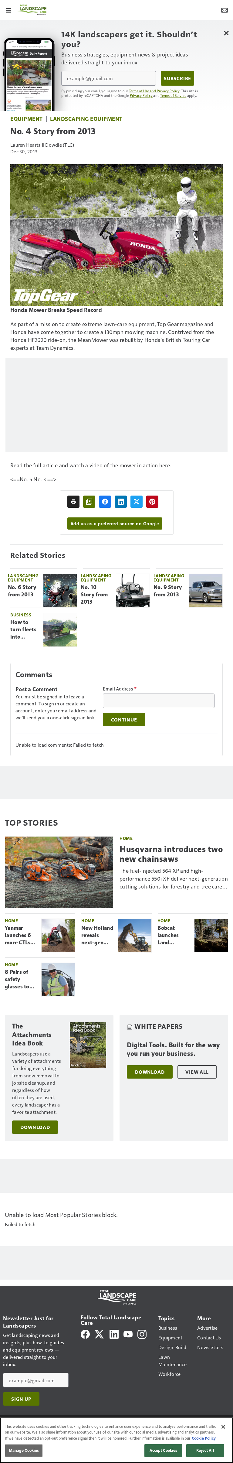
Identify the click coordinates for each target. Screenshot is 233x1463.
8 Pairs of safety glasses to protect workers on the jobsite (19, 980)
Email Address (120, 688)
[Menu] (8, 10)
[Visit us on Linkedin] (114, 1333)
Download (35, 1127)
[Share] (105, 502)
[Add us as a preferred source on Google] (89, 502)
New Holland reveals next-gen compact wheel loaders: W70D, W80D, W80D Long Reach (97, 935)
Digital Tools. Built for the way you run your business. (173, 1049)
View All (196, 1072)
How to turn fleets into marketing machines (23, 630)
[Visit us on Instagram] (142, 1333)
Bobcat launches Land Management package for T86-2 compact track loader (173, 935)
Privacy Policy (141, 95)
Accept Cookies (163, 1450)
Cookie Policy (204, 1438)
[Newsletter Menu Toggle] (224, 10)
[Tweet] (136, 502)
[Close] (223, 1427)
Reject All (205, 1450)
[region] (116, 1440)
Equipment (26, 118)
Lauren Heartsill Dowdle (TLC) (42, 145)
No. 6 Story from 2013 (22, 591)
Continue (124, 720)
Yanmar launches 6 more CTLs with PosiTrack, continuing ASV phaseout (18, 935)
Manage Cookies (24, 1450)
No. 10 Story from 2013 (94, 594)
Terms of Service (173, 95)
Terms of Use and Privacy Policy (154, 90)
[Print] (73, 502)
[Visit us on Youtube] (128, 1333)
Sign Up (21, 1399)
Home (126, 838)
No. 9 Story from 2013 (168, 591)
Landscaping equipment (86, 118)
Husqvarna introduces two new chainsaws (171, 854)
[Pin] (152, 502)
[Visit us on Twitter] (100, 1333)
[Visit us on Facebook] (85, 1333)
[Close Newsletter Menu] (226, 33)
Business (20, 614)
